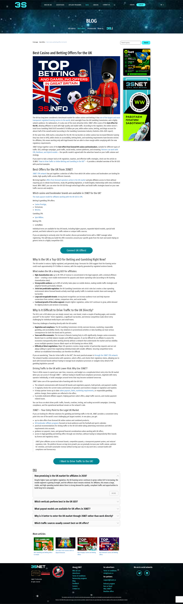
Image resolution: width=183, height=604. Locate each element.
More (114, 493)
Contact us (106, 5)
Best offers (81, 28)
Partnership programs (79, 578)
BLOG (87, 5)
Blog (73, 581)
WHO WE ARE (48, 5)
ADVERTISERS (60, 5)
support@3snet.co (109, 580)
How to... (101, 28)
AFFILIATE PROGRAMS (75, 5)
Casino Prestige (40, 204)
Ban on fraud (107, 586)
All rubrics (72, 28)
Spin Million (39, 217)
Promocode (92, 28)
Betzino (37, 210)
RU (162, 11)
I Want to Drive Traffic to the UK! (76, 461)
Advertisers (76, 573)
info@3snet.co (108, 573)
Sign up (141, 5)
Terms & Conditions (79, 576)
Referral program (109, 584)
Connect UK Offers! (76, 250)
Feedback (75, 583)
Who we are (76, 571)
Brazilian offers (108, 591)
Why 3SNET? (107, 589)
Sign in (132, 5)
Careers (95, 5)
